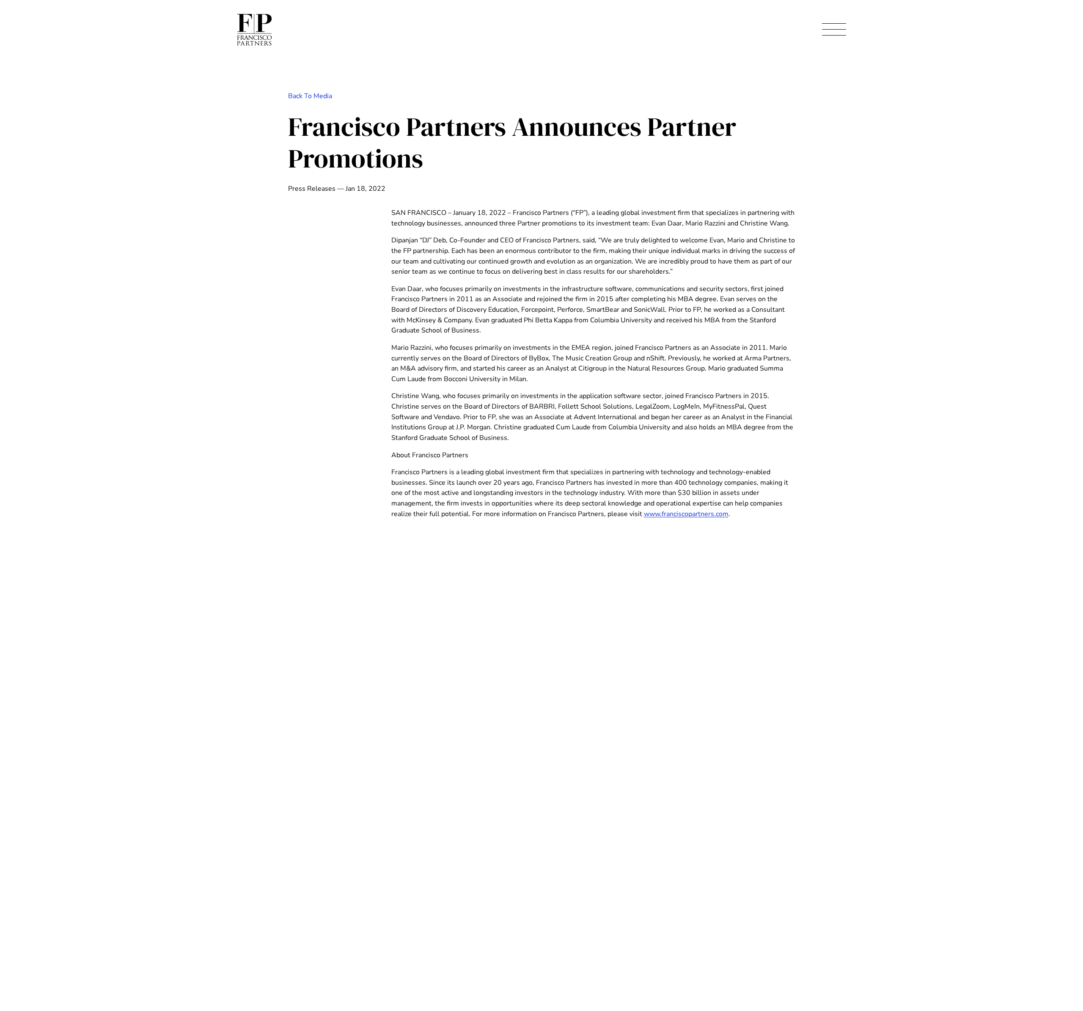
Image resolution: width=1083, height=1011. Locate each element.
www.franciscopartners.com (686, 514)
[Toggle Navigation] (834, 29)
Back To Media (310, 96)
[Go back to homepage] (254, 30)
